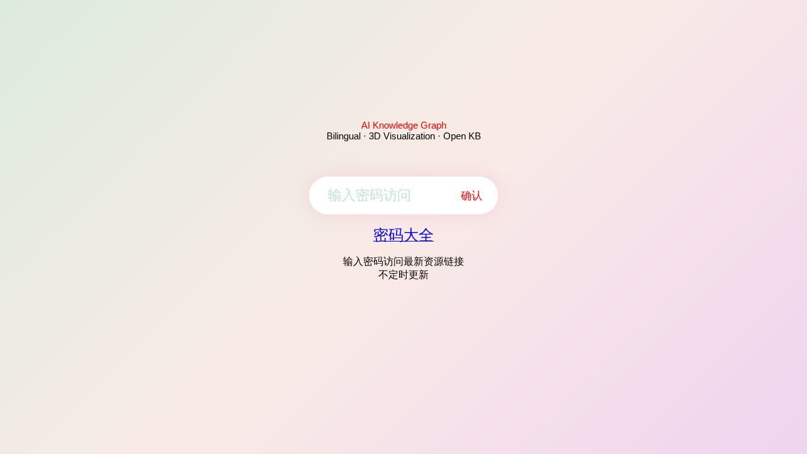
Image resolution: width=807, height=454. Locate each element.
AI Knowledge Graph (403, 125)
